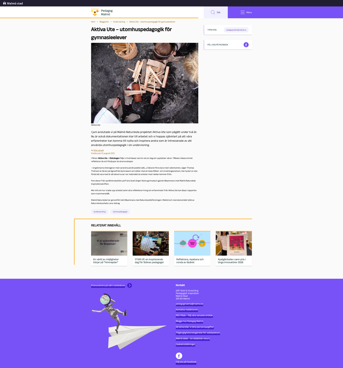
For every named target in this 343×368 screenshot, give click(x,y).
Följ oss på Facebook (186, 361)
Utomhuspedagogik (120, 212)
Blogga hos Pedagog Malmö (189, 321)
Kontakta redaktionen (187, 309)
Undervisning (119, 22)
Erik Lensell (99, 150)
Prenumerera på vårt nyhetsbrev (108, 285)
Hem (93, 22)
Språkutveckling (100, 212)
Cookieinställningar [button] (185, 344)
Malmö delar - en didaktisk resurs (193, 338)
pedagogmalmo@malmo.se (189, 303)
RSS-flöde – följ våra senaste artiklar (194, 315)
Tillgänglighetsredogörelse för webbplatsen (198, 332)
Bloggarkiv (104, 22)
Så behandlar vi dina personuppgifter (195, 327)
